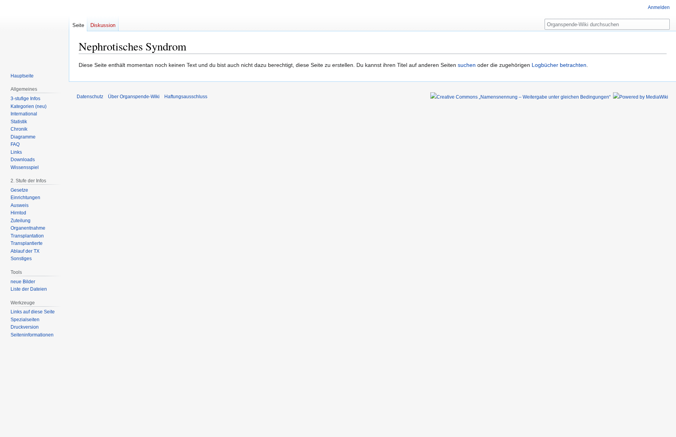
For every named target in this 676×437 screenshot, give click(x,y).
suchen (467, 65)
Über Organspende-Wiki (134, 96)
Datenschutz (90, 96)
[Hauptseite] (34, 31)
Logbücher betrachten (559, 65)
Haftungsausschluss (185, 96)
